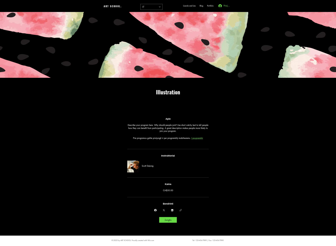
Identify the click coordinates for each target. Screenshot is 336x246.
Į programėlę (197, 138)
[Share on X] (163, 210)
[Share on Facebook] (155, 210)
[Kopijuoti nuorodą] (180, 210)
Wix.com (151, 240)
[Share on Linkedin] (172, 210)
